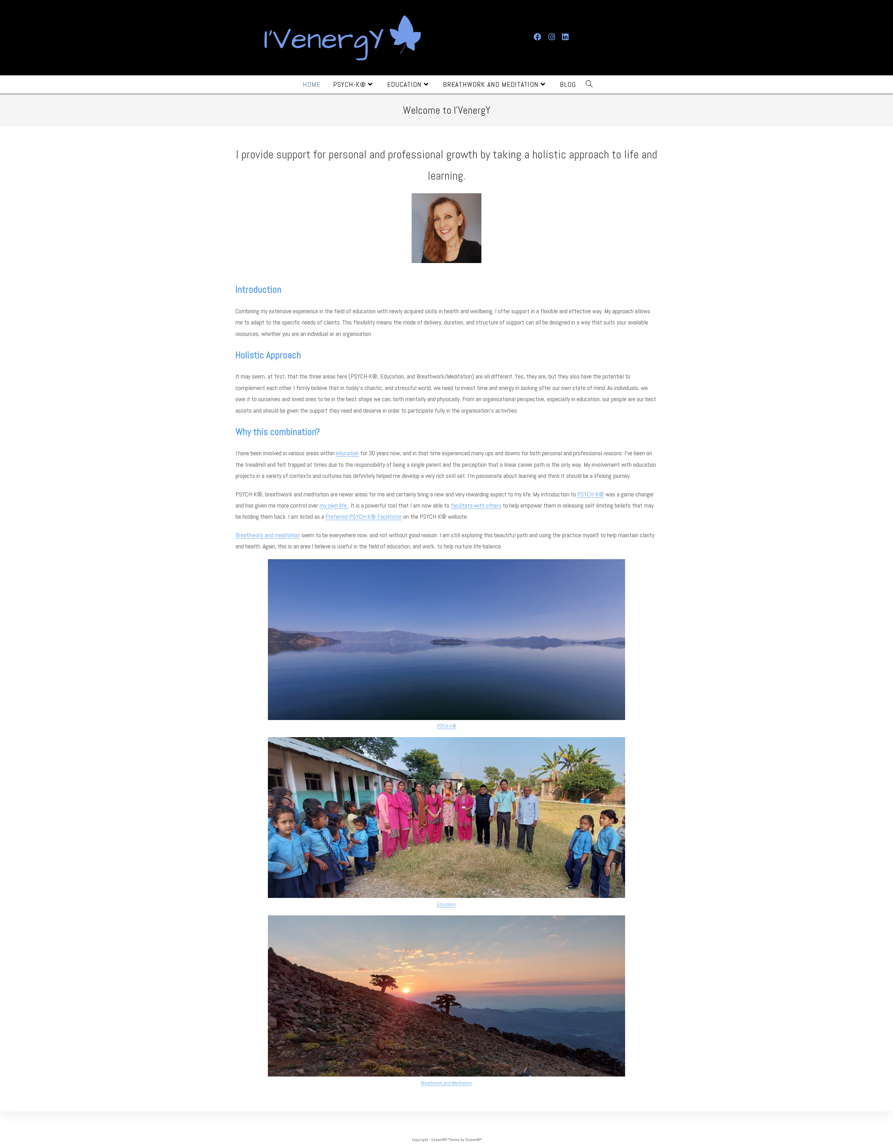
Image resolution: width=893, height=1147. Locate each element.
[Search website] (589, 84)
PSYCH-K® (590, 494)
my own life (334, 505)
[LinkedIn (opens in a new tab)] (566, 36)
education (347, 453)
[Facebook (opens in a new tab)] (538, 36)
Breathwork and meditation (267, 535)
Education (446, 904)
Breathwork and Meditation (446, 1083)
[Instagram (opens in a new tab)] (552, 36)
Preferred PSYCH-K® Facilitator (363, 516)
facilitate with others (476, 505)
